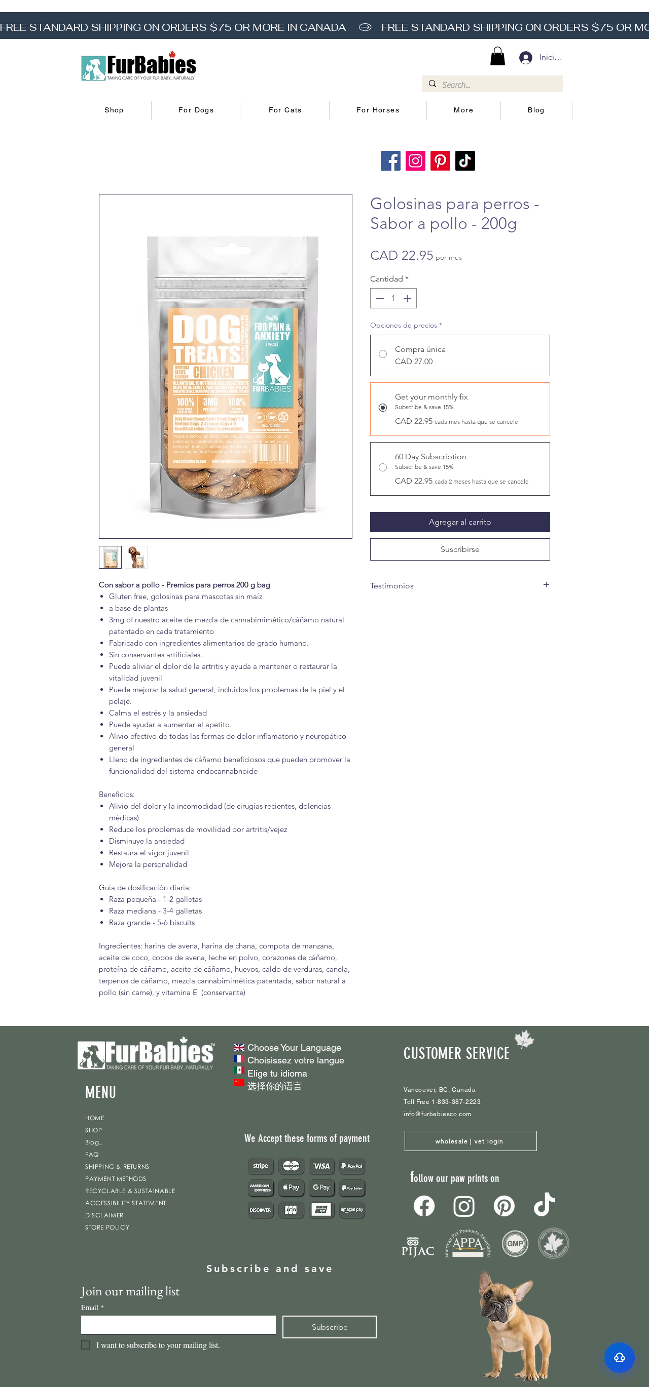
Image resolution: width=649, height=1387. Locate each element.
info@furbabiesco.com (438, 1114)
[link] (498, 56)
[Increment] (408, 298)
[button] (115, 110)
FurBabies (151, 65)
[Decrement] (379, 298)
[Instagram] (415, 161)
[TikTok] (465, 161)
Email (92, 1307)
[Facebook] (391, 161)
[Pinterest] (440, 161)
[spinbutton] (393, 298)
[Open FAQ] (619, 1357)
